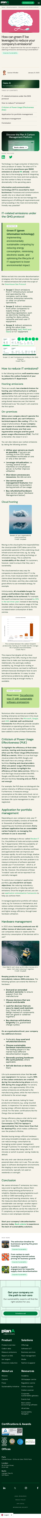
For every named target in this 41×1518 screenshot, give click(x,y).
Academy (25, 1376)
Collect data (6, 1349)
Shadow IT (35, 839)
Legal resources (21, 1496)
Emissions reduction (9, 1363)
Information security (20, 1507)
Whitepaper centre (28, 1379)
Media (23, 1359)
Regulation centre (28, 1383)
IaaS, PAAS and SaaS (18, 330)
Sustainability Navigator (26, 1413)
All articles (25, 1408)
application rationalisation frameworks (21, 893)
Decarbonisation (12, 7)
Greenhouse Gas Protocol (15, 284)
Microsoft (27, 718)
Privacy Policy (20, 1500)
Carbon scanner (27, 1390)
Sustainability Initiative (10, 1387)
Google (35, 718)
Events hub (25, 1399)
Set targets (6, 1359)
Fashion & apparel (28, 1363)
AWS (7, 721)
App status (20, 1503)
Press (4, 1383)
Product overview (8, 1345)
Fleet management (28, 1356)
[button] (39, 3)
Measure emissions (9, 1352)
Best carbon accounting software (29, 1404)
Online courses (27, 1387)
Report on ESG (7, 1356)
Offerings (25, 1345)
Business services (28, 1352)
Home (3, 7)
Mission (5, 1376)
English (6, 1515)
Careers (5, 1379)
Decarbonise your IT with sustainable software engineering (20, 699)
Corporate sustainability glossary (29, 1395)
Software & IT (26, 1349)
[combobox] (6, 1515)
